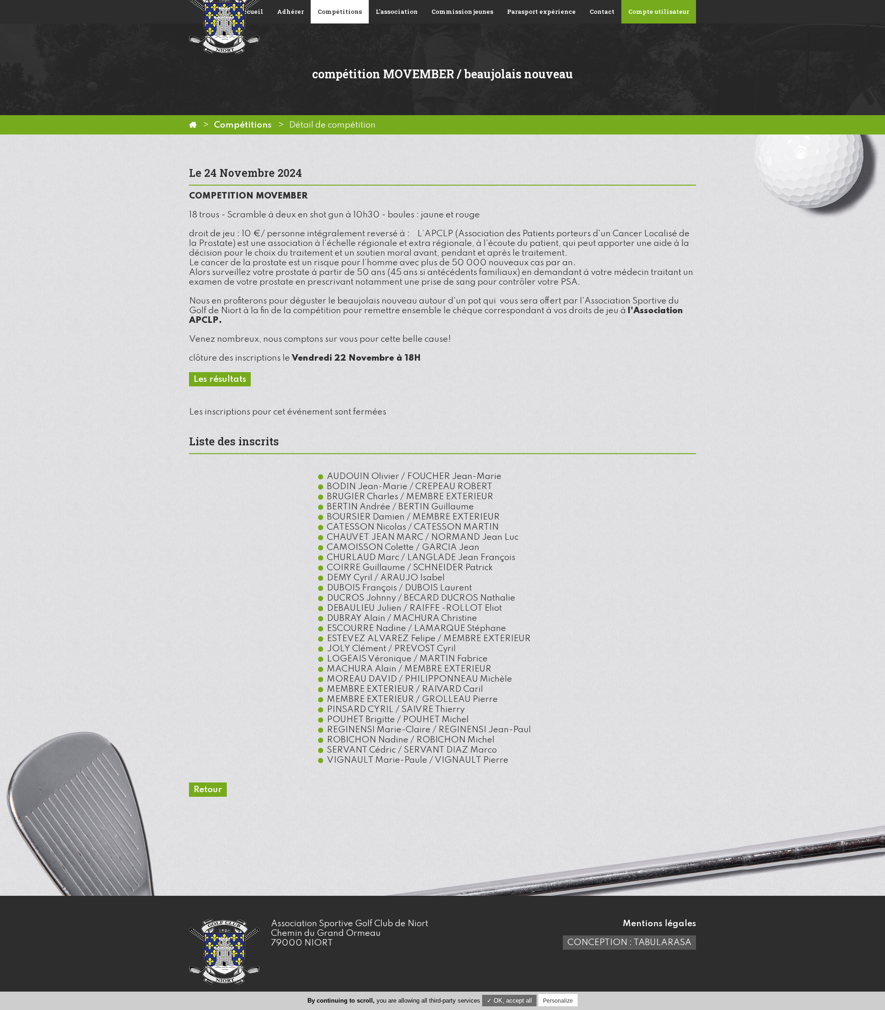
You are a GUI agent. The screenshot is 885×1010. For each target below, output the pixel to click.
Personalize (558, 1001)
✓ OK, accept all (509, 1000)
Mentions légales (659, 923)
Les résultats (220, 379)
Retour (208, 789)
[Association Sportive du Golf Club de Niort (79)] (192, 125)
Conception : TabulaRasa (629, 942)
